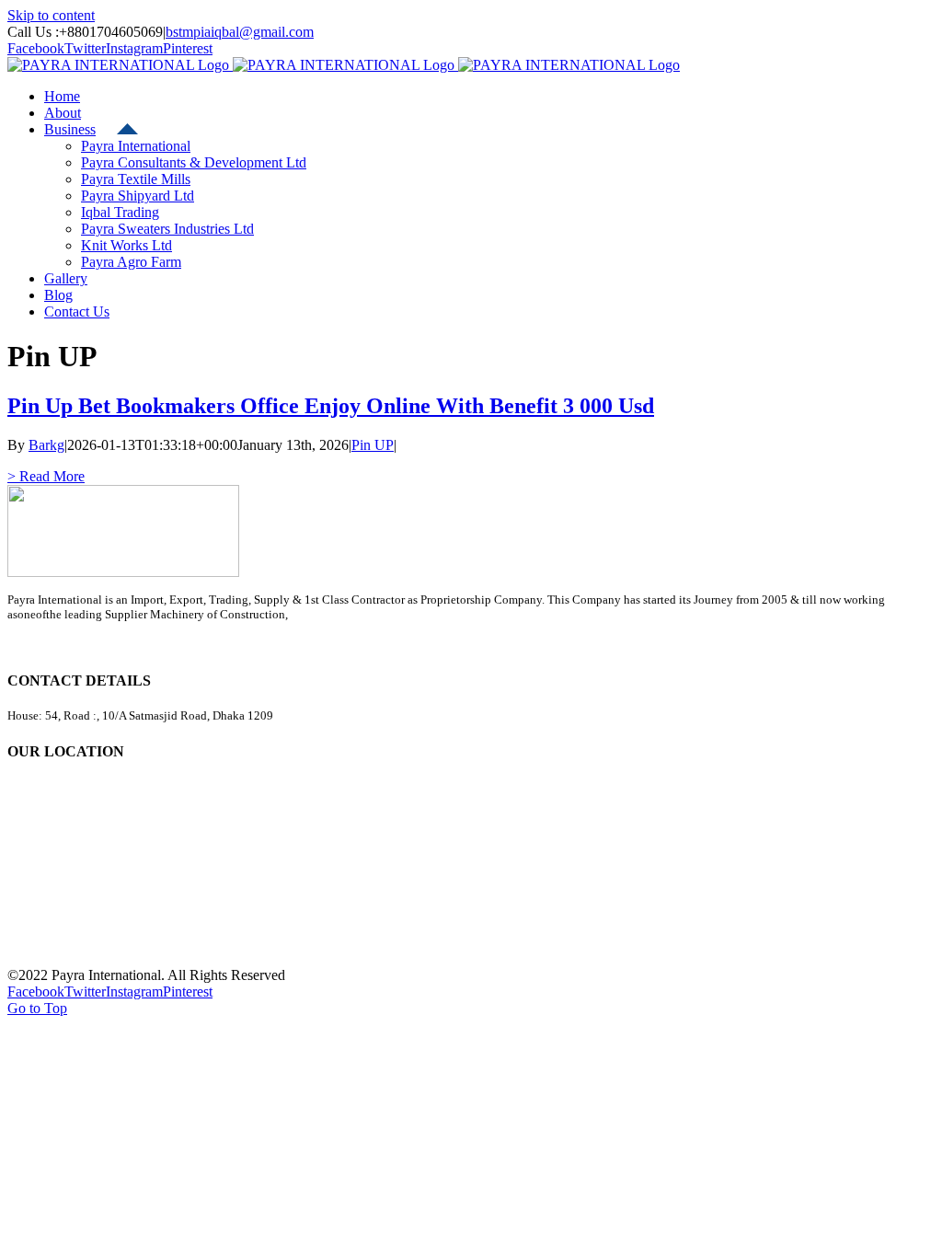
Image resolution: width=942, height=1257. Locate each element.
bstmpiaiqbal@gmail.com (240, 32)
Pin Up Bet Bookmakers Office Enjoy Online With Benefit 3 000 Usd (330, 406)
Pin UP (372, 445)
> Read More (46, 476)
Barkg (46, 445)
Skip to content (51, 15)
